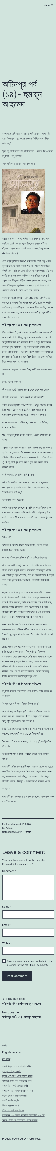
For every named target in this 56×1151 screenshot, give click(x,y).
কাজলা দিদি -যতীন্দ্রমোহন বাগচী (15, 1085)
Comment (9, 870)
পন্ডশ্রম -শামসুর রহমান (11, 1071)
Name (6, 906)
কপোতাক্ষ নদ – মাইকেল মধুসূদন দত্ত (17, 1090)
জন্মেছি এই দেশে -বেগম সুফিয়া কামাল (17, 1075)
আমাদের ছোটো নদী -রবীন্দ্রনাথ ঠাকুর (16, 1080)
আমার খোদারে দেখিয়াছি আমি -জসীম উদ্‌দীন (19, 1120)
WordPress (33, 1138)
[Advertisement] (28, 37)
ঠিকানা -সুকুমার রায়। (10, 1105)
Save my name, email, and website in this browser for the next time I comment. (29, 963)
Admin (9, 828)
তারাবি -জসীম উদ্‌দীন (10, 1100)
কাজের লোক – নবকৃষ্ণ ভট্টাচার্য (14, 1095)
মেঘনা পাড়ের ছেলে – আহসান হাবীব (16, 1066)
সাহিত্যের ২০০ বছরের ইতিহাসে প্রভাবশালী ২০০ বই (23, 1115)
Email (6, 924)
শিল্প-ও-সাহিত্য (25, 831)
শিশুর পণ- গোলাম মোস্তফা (13, 1110)
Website (7, 943)
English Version (11, 1052)
